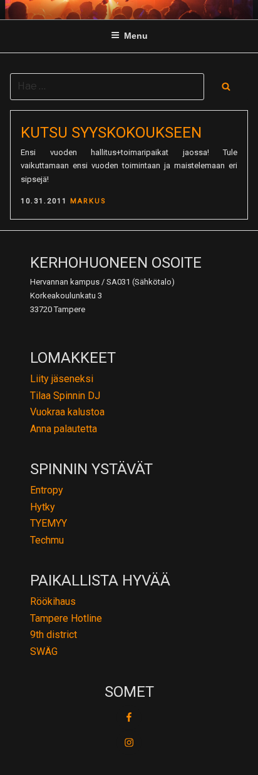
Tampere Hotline (66, 618)
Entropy (46, 490)
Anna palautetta (63, 429)
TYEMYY (48, 523)
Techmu (47, 540)
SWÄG (44, 651)
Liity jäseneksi (61, 379)
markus (88, 201)
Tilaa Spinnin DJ (65, 396)
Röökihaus (53, 601)
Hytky (42, 507)
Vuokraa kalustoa (67, 412)
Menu (136, 36)
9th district (53, 635)
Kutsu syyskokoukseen (111, 132)
